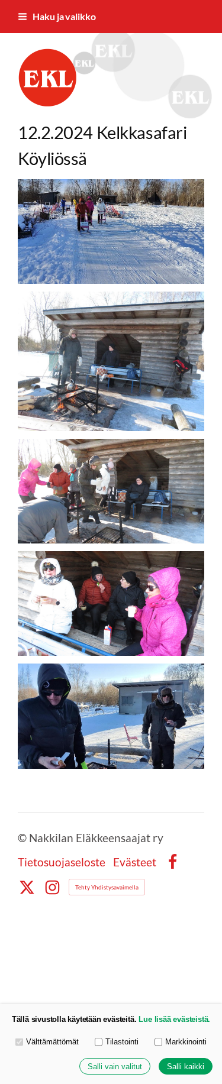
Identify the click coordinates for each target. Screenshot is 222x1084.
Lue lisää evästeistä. (174, 1019)
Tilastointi (122, 1041)
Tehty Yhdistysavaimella (107, 887)
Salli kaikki (185, 1066)
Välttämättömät (52, 1041)
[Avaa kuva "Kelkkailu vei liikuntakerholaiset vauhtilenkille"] (111, 231)
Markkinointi (186, 1041)
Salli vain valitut (115, 1066)
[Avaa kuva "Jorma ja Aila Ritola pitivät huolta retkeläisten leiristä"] (111, 361)
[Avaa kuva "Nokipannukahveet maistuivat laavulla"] (111, 603)
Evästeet (134, 862)
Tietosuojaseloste (61, 862)
